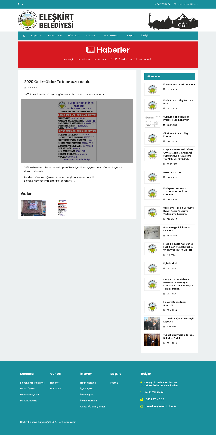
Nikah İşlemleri (88, 382)
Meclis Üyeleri (27, 388)
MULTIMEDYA (111, 35)
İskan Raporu (87, 394)
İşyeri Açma (86, 388)
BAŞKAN (35, 35)
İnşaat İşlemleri (88, 400)
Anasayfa (69, 59)
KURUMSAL (53, 35)
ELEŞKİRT (131, 35)
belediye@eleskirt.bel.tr (160, 406)
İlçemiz (114, 382)
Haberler (102, 59)
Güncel (86, 59)
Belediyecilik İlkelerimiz (32, 382)
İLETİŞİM (145, 35)
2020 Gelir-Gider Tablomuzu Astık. (133, 59)
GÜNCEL (72, 35)
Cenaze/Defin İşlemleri (92, 406)
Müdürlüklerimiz (28, 400)
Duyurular (55, 388)
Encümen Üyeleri (29, 394)
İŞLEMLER (90, 35)
